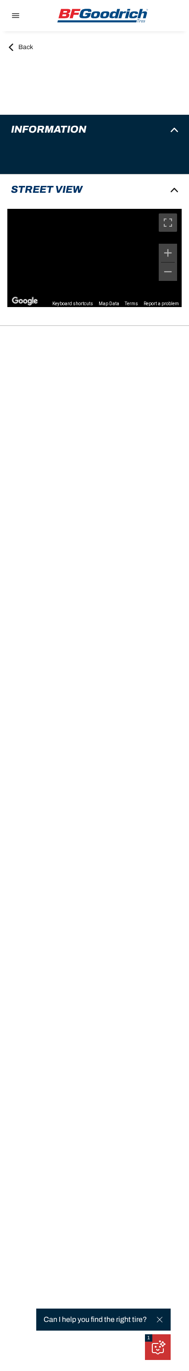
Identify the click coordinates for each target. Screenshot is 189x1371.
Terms (131, 303)
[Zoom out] (168, 272)
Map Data (109, 303)
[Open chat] (158, 1347)
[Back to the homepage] (102, 15)
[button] (148, 1338)
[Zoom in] (168, 253)
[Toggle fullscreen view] (168, 222)
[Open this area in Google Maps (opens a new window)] (25, 301)
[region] (94, 258)
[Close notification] (159, 1319)
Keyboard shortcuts (72, 303)
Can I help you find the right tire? (95, 1319)
